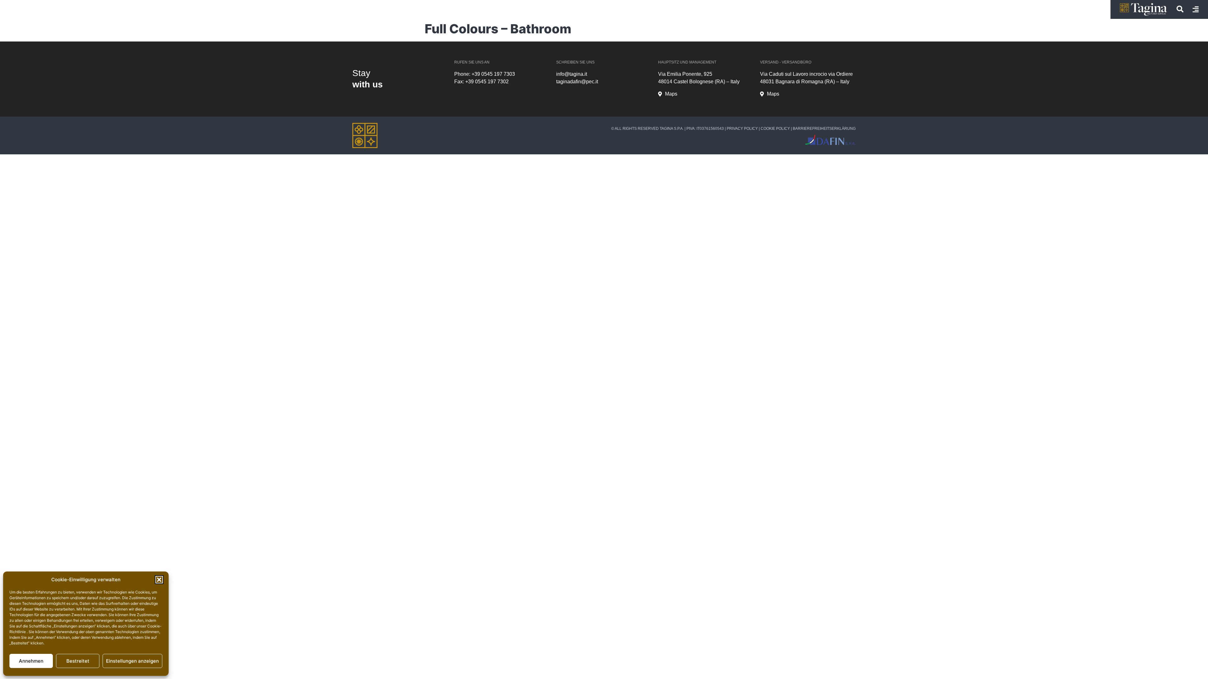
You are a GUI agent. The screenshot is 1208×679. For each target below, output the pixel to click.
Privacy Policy (742, 128)
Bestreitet (77, 661)
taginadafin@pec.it (577, 81)
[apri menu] (1196, 9)
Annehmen (31, 661)
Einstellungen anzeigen (132, 661)
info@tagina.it (571, 74)
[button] (159, 580)
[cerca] (1180, 9)
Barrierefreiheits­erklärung (824, 128)
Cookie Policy (775, 128)
